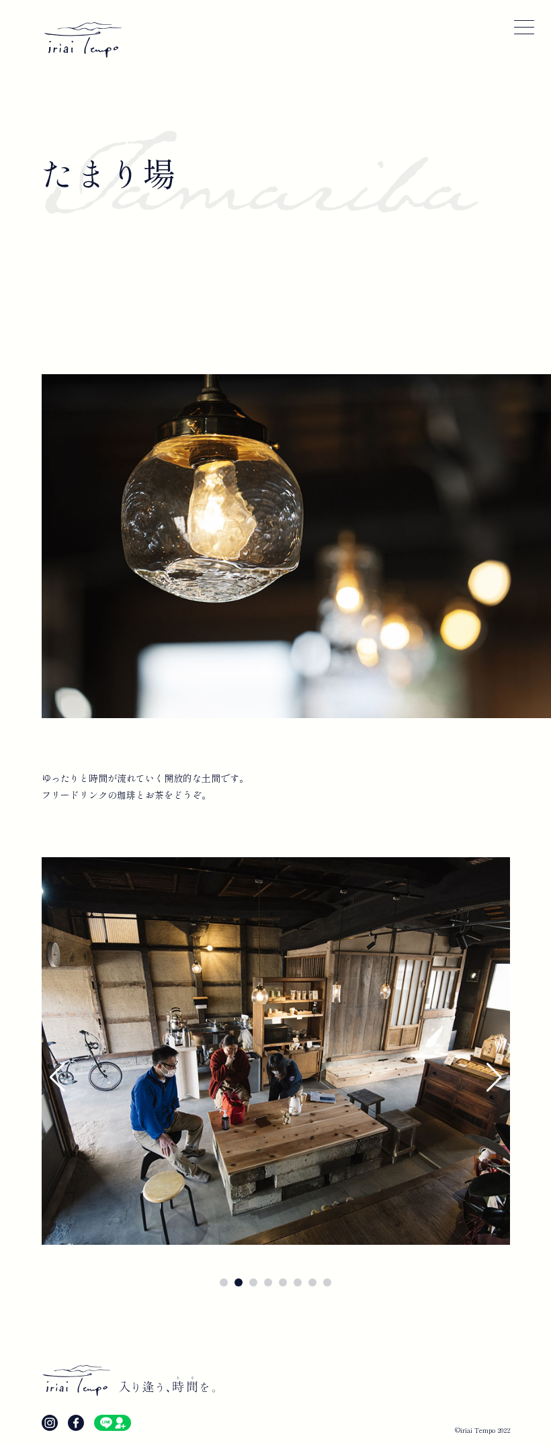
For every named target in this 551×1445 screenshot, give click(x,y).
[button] (57, 1077)
